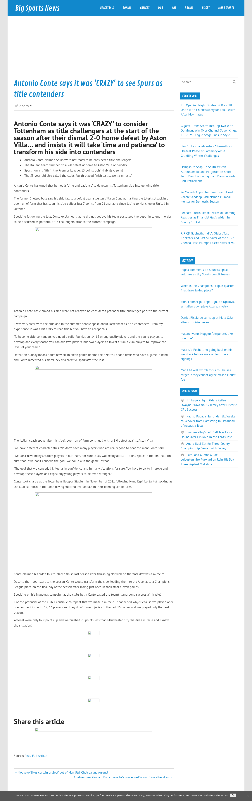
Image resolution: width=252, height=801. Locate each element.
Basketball (107, 8)
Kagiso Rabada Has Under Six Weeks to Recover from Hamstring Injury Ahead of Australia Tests (208, 421)
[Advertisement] (126, 50)
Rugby (206, 8)
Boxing (127, 8)
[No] (247, 796)
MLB (160, 8)
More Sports (226, 8)
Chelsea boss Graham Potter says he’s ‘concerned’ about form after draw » (123, 777)
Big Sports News (37, 8)
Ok (233, 795)
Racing (189, 8)
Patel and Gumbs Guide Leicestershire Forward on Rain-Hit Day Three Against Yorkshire (207, 459)
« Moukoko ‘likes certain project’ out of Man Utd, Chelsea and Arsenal (61, 772)
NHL (174, 8)
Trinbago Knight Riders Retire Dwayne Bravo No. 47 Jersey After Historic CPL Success (209, 405)
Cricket (144, 8)
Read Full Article (36, 756)
